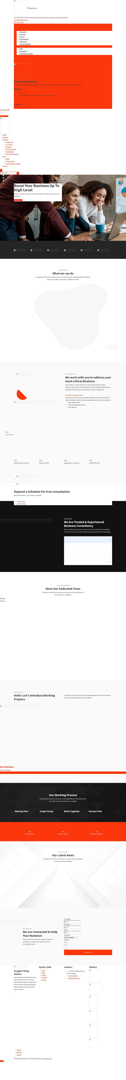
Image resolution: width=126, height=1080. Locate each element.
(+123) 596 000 (72, 976)
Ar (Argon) (22, 37)
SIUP (18, 46)
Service (44, 980)
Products (19, 29)
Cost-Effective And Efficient (74, 539)
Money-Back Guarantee (72, 562)
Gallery (44, 975)
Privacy (19, 1050)
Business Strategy (5, 770)
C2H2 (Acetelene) (24, 39)
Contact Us (17, 200)
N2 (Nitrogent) (23, 41)
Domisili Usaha (23, 51)
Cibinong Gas (48, 1058)
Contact (19, 56)
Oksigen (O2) (22, 32)
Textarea (66, 940)
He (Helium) (22, 34)
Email (65, 930)
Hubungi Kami (18, 60)
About (43, 973)
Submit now (88, 952)
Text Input (67, 924)
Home (18, 25)
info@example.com (74, 978)
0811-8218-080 (18, 22)
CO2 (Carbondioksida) (25, 44)
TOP (2, 1061)
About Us (19, 27)
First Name (67, 919)
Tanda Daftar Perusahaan (26, 53)
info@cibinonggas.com (21, 20)
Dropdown (67, 935)
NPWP (21, 49)
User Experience (70, 555)
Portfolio (44, 977)
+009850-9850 (21, 504)
